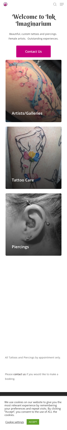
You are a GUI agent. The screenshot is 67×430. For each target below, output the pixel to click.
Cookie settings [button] (14, 422)
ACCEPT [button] (33, 421)
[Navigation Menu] (62, 4)
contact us (19, 374)
